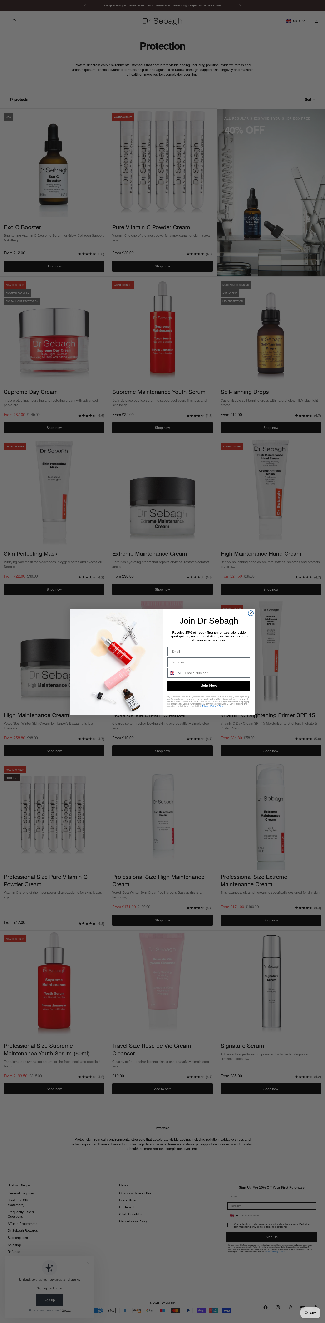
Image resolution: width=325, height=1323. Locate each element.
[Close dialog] (250, 613)
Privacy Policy (209, 706)
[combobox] (175, 672)
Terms (222, 706)
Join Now (209, 686)
